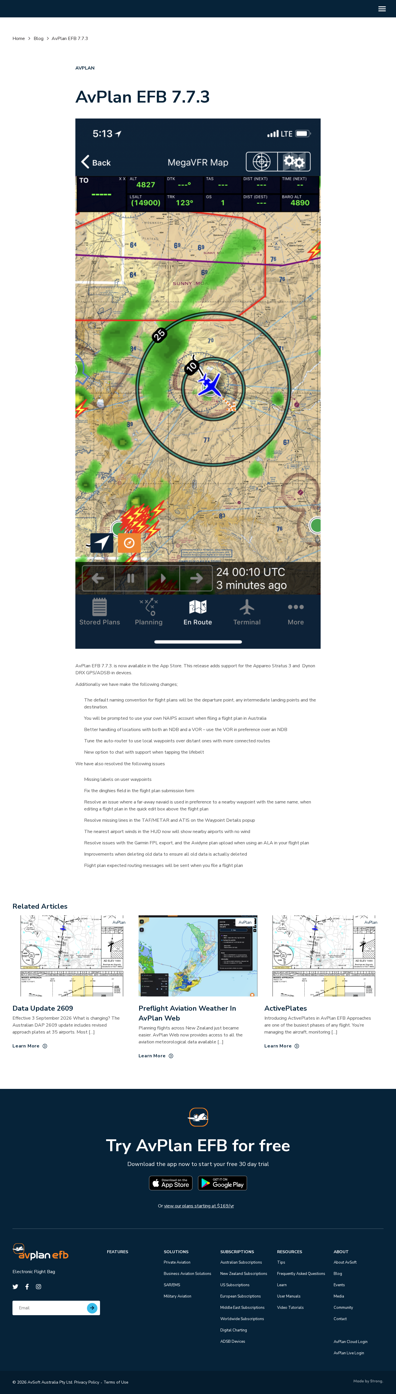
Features (117, 1252)
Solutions (176, 1252)
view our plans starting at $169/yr (199, 1206)
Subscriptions (237, 1252)
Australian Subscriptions (241, 1262)
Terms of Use (115, 1382)
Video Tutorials (290, 1307)
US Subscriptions (235, 1285)
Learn (282, 1285)
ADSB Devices (232, 1341)
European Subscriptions (240, 1296)
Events (339, 1285)
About (341, 1252)
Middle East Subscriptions (242, 1307)
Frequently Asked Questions (301, 1273)
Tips (281, 1262)
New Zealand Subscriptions (243, 1273)
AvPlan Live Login (349, 1353)
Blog (38, 38)
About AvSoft (345, 1262)
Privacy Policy (86, 1382)
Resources (289, 1252)
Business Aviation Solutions (187, 1273)
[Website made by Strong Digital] (368, 1382)
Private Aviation (177, 1262)
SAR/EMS (172, 1285)
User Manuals (289, 1296)
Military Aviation (177, 1296)
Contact (340, 1319)
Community (343, 1307)
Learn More (26, 1046)
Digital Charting (233, 1330)
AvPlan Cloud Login (351, 1341)
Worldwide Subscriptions (242, 1319)
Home (18, 38)
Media (339, 1296)
